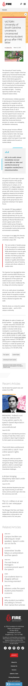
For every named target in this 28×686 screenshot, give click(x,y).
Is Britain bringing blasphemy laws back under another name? (13, 478)
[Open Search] (21, 4)
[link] (7, 4)
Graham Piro (9, 47)
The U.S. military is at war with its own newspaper (12, 502)
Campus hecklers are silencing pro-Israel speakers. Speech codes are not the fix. (14, 539)
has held (16, 272)
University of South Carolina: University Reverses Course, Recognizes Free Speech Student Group (13, 366)
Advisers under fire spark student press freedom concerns (15, 590)
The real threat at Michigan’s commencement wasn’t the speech (14, 565)
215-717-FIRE (18, 634)
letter (15, 235)
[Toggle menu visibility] (25, 4)
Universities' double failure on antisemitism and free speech (14, 552)
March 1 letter (16, 187)
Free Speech (6, 354)
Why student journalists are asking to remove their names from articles (15, 602)
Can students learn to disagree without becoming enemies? (13, 578)
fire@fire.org (9, 634)
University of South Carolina (9, 359)
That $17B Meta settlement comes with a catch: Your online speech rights (13, 449)
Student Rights (16, 354)
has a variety (16, 209)
